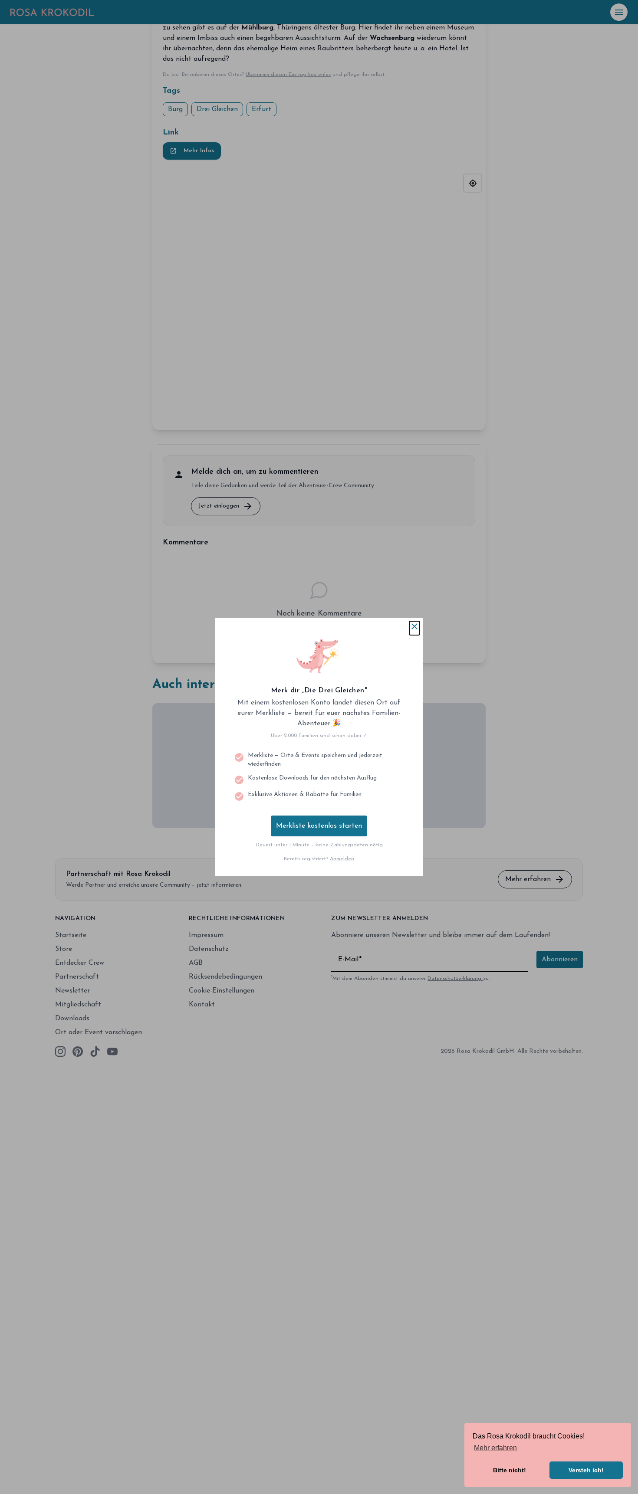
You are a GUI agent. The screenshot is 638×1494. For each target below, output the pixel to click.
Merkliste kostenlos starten (319, 825)
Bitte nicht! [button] (509, 1470)
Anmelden (342, 859)
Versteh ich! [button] (586, 1470)
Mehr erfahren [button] (495, 1447)
